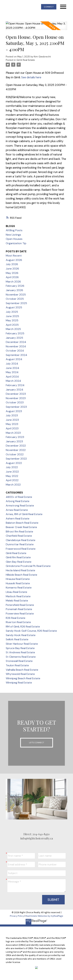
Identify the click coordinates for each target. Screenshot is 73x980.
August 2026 (14, 260)
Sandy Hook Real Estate (20, 635)
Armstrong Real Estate (20, 505)
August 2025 (14, 307)
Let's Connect (36, 742)
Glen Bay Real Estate (18, 561)
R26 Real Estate (15, 618)
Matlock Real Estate (18, 596)
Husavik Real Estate (18, 583)
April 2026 (12, 277)
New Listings (13, 234)
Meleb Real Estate (17, 600)
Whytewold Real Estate (20, 674)
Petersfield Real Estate (20, 605)
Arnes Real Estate (17, 510)
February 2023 (15, 437)
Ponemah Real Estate (19, 609)
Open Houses (14, 239)
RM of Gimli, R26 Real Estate (23, 626)
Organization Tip (16, 243)
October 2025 (15, 299)
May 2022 (12, 476)
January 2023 (14, 441)
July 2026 (12, 264)
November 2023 (16, 398)
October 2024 (15, 350)
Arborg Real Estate (17, 501)
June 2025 (12, 316)
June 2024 (12, 368)
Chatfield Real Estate (19, 536)
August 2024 (14, 359)
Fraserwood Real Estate (20, 549)
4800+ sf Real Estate (19, 497)
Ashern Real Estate (17, 518)
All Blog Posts (14, 230)
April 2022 (12, 480)
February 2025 (15, 333)
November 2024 (16, 346)
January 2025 (14, 338)
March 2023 (13, 433)
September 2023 (16, 407)
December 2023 (16, 394)
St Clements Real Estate (21, 657)
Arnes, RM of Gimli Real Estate (24, 514)
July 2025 (12, 312)
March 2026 (13, 281)
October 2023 (15, 402)
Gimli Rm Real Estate (18, 557)
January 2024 (14, 389)
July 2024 (12, 363)
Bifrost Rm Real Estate (19, 531)
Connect (49, 7)
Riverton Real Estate (18, 622)
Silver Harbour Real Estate (22, 644)
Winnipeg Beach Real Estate (23, 678)
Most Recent (14, 255)
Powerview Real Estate (20, 613)
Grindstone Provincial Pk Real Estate (28, 566)
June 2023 (12, 420)
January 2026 (14, 290)
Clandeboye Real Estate (20, 540)
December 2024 (16, 342)
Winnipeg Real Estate (19, 682)
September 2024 (16, 355)
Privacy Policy (17, 916)
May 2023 (12, 424)
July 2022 (12, 467)
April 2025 (12, 325)
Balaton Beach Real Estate (22, 523)
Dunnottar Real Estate (20, 544)
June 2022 (12, 471)
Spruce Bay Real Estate (20, 648)
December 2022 (16, 445)
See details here (31, 77)
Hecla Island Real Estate (20, 570)
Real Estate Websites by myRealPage (44, 916)
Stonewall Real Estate (19, 661)
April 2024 (12, 376)
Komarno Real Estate (19, 587)
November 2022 (16, 450)
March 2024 (13, 381)
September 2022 (16, 458)
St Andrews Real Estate (20, 652)
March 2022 (13, 484)
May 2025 (12, 320)
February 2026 (15, 286)
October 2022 (15, 454)
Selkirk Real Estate (17, 639)
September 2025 (16, 303)
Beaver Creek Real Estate (21, 527)
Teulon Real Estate (17, 665)
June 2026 (12, 268)
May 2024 (12, 372)
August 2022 (14, 463)
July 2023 (12, 415)
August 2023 (14, 411)
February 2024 (15, 385)
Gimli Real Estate (25, 60)
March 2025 (13, 329)
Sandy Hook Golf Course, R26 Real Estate (31, 631)
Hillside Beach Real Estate (21, 574)
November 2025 (16, 294)
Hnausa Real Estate (18, 579)
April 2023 (12, 428)
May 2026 (12, 273)
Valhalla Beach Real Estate (22, 670)
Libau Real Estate (16, 592)
